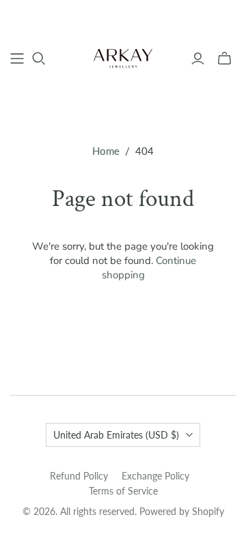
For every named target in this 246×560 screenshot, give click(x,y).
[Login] (198, 58)
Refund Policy (79, 476)
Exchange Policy (155, 476)
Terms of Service (123, 491)
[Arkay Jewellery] (123, 56)
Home (106, 151)
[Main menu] (17, 58)
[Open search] (39, 58)
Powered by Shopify (181, 511)
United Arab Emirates (116, 435)
